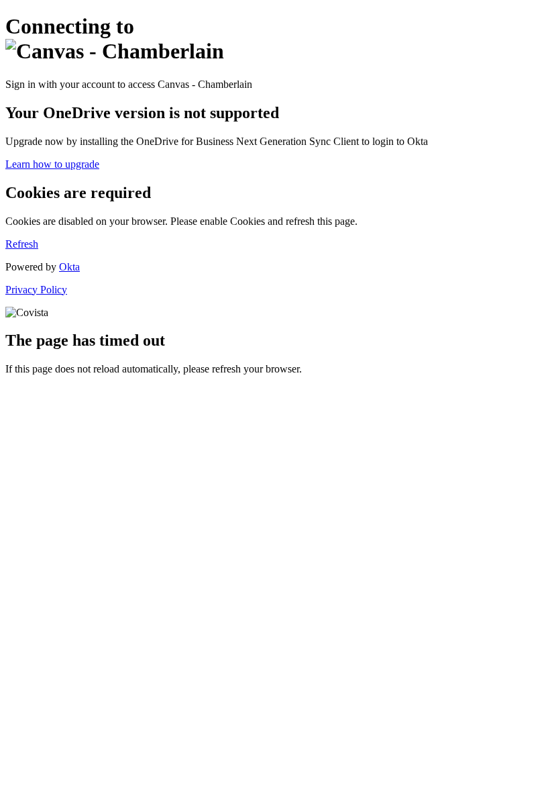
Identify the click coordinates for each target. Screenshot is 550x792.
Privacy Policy (36, 289)
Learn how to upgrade (52, 164)
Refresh (21, 244)
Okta (69, 267)
